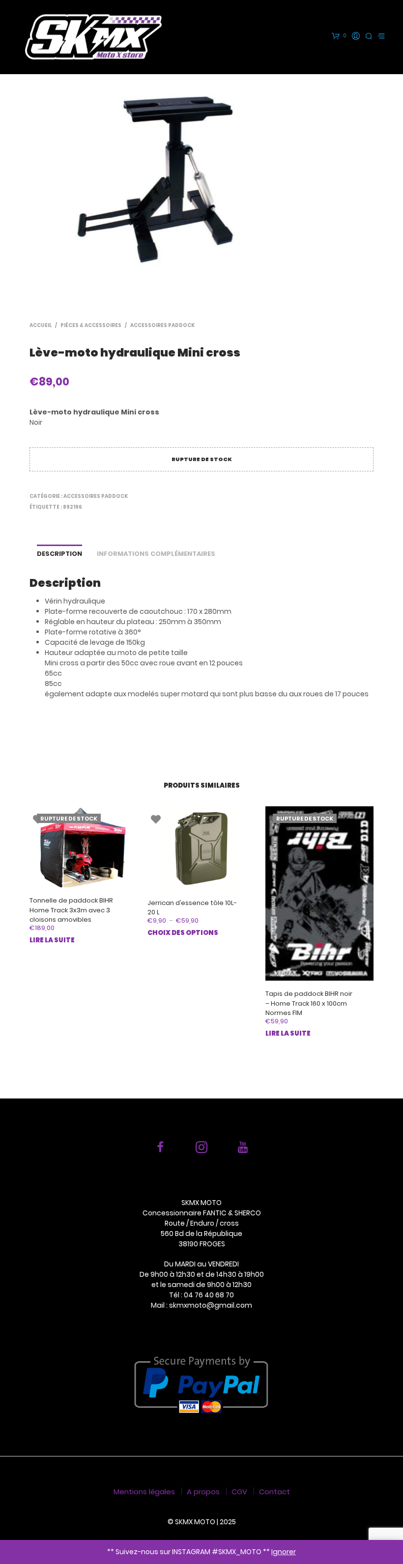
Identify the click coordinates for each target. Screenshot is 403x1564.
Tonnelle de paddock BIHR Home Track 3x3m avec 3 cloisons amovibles (71, 910)
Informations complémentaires (156, 553)
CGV (239, 1491)
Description (59, 553)
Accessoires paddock (162, 325)
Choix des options (182, 932)
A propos (203, 1491)
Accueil (40, 325)
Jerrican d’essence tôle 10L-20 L (192, 907)
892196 (72, 507)
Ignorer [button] (283, 1552)
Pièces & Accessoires (90, 325)
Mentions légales (144, 1491)
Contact (274, 1491)
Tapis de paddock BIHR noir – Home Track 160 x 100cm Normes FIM (308, 1003)
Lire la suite (52, 940)
